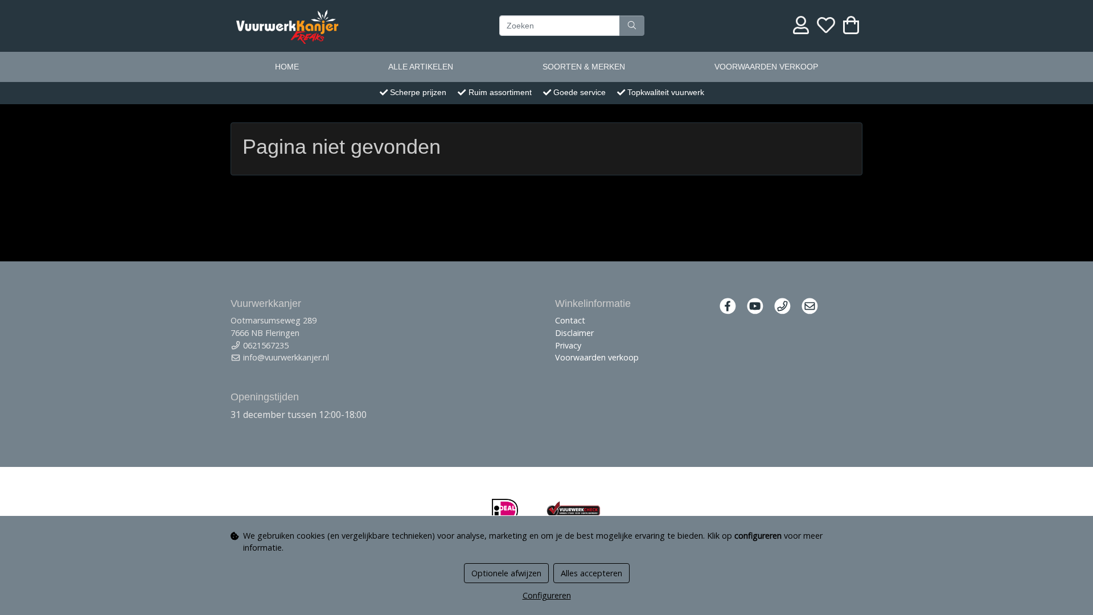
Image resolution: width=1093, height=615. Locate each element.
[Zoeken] (631, 25)
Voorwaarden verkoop (766, 66)
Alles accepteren (591, 573)
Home (287, 66)
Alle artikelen (420, 66)
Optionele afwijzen (506, 573)
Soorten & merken (584, 66)
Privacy (568, 345)
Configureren (547, 595)
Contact (570, 320)
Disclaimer (574, 332)
